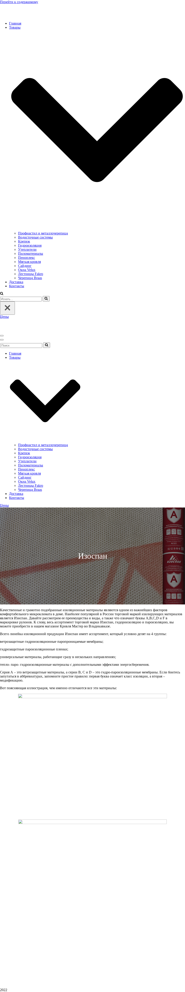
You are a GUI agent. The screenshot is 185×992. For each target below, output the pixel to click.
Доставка (16, 282)
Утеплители (27, 249)
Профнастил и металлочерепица (43, 233)
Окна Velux (26, 270)
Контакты (16, 286)
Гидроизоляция (30, 245)
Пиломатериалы (30, 253)
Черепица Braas (30, 278)
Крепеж (24, 241)
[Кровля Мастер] (22, 16)
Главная (15, 23)
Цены (4, 317)
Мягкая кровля (29, 262)
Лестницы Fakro (30, 274)
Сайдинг (25, 266)
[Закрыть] (7, 308)
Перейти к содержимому (19, 2)
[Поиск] (46, 298)
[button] (1, 294)
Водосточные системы (35, 237)
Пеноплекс (26, 257)
